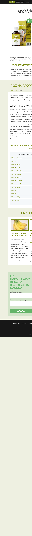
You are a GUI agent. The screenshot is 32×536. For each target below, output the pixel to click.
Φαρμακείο (16, 323)
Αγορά (21, 311)
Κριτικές (24, 323)
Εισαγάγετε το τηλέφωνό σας (18, 300)
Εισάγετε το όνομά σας (16, 292)
